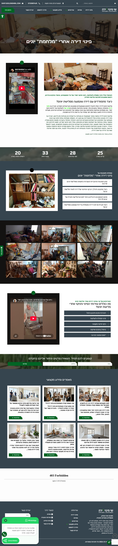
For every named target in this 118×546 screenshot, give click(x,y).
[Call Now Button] (4, 534)
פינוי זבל (67, 108)
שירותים (71, 10)
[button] (2, 16)
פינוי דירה (89, 10)
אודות (80, 10)
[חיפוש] (77, 3)
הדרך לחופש (41, 10)
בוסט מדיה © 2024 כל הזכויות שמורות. (99, 542)
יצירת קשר (30, 10)
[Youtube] (115, 3)
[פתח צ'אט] (109, 542)
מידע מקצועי (57, 10)
